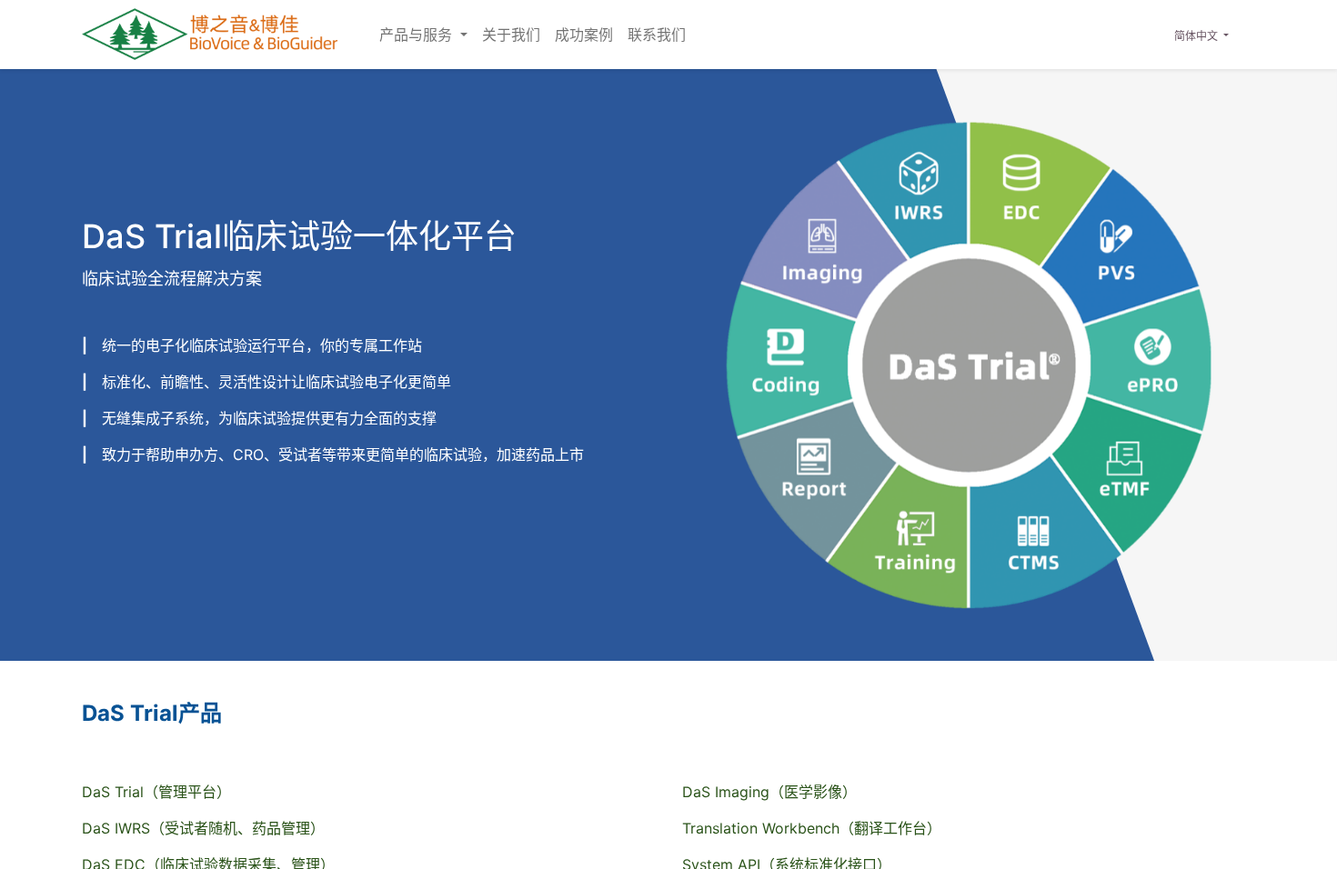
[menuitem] (511, 34)
